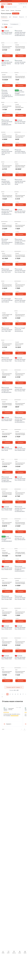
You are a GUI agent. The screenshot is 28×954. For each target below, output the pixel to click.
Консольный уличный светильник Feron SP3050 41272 (20, 642)
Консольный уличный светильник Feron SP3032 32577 (7, 47)
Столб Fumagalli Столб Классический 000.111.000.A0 (7, 315)
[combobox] (15, 6)
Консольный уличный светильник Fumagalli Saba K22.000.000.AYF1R (7, 493)
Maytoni (16, 163)
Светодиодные (5, 20)
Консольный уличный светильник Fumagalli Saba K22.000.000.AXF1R (7, 404)
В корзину (7, 55)
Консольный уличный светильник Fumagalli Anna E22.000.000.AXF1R (20, 523)
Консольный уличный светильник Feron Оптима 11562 (20, 136)
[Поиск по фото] (23, 7)
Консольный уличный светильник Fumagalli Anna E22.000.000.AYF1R (7, 226)
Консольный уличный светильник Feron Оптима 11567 (7, 374)
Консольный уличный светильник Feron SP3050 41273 (7, 642)
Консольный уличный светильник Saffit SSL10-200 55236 (20, 196)
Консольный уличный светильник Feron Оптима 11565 (7, 612)
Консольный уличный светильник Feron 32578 (7, 463)
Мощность (21, 17)
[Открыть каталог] (2, 7)
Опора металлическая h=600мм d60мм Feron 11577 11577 (7, 196)
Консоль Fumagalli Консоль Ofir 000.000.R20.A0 (19, 344)
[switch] (5, 27)
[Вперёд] (25, 694)
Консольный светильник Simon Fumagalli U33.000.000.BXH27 (19, 107)
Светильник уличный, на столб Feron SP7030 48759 (20, 553)
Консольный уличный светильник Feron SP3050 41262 (20, 672)
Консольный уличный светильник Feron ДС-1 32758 (20, 77)
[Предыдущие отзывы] (21, 729)
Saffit (3, 104)
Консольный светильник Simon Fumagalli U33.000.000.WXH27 (6, 553)
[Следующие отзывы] (24, 729)
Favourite (4, 74)
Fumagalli (17, 44)
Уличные (12, 10)
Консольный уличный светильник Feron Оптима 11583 (20, 374)
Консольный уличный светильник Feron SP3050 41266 (7, 523)
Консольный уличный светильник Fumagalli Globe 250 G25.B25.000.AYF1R (20, 47)
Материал (15, 17)
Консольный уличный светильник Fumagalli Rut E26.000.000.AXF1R (7, 136)
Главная (3, 10)
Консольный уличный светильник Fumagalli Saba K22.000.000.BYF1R (20, 434)
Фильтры (6, 24)
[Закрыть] (26, 1)
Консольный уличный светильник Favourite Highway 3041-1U (7, 77)
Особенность (4, 17)
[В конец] (2, 697)
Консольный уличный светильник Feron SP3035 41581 (20, 463)
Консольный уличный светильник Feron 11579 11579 (7, 285)
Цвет (10, 17)
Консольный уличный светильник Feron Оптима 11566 (20, 285)
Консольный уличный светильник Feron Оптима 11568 (20, 612)
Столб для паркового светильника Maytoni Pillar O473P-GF (7, 255)
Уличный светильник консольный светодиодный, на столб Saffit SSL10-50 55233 (7, 107)
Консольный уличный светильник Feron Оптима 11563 (20, 404)
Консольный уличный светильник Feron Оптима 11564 (20, 226)
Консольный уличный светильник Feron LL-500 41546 (20, 315)
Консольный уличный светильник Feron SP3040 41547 (7, 672)
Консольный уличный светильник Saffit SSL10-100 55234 (7, 166)
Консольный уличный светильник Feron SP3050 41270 (7, 583)
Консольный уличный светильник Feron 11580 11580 (7, 344)
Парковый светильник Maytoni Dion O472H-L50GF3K (20, 166)
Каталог (7, 10)
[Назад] (5, 694)
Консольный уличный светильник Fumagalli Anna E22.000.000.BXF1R (20, 255)
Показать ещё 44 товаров (13, 687)
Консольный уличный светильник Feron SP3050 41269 (20, 493)
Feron (3, 44)
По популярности (14, 24)
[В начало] (2, 694)
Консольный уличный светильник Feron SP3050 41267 (7, 434)
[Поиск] (25, 7)
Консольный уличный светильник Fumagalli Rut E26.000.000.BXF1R (20, 583)
